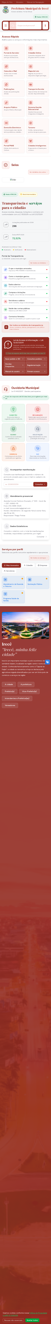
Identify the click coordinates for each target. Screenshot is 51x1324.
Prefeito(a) (9, 691)
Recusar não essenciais (13, 1320)
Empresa (43, 565)
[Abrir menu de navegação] (6, 25)
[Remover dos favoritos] (22, 579)
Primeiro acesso (33, 371)
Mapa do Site (7, 2)
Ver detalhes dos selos (38, 172)
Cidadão (29, 565)
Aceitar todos (32, 1320)
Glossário (19, 2)
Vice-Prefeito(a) (29, 691)
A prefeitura (26, 684)
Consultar (39, 484)
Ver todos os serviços (38, 558)
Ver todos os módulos (38, 263)
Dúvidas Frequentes (9, 365)
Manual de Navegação (35, 2)
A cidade (9, 684)
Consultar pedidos (34, 359)
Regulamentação (34, 365)
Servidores (10, 571)
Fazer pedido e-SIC (12, 359)
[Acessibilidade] (45, 25)
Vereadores (10, 705)
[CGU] (13, 179)
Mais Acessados (12, 565)
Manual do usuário (12, 371)
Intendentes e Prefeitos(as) (17, 698)
